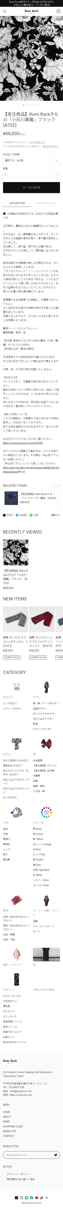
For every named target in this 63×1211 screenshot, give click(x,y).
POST (10, 515)
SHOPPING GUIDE (46, 203)
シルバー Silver (41, 880)
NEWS (6, 1121)
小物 (5, 822)
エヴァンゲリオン (42, 729)
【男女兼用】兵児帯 (43, 770)
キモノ (37, 697)
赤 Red (36, 849)
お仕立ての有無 (11, 154)
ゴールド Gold (40, 885)
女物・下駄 (9, 939)
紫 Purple (38, 859)
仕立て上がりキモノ (43, 718)
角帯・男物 (39, 786)
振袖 (35, 723)
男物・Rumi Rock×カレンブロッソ (16, 927)
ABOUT (7, 1116)
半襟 (5, 834)
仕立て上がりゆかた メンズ (16, 790)
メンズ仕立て (10, 703)
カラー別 (38, 822)
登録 (55, 1155)
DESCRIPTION (17, 203)
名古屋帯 (37, 760)
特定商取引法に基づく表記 (21, 1179)
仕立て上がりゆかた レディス (16, 781)
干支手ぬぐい (10, 1001)
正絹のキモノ (40, 708)
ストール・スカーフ (43, 926)
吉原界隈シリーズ (12, 1021)
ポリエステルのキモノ (44, 713)
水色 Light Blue (41, 870)
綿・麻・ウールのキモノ (46, 703)
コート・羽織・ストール (46, 913)
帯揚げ (6, 839)
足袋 (5, 829)
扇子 (5, 854)
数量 (5, 168)
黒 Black (37, 829)
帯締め (6, 844)
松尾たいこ (9, 1037)
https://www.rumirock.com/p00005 (23, 443)
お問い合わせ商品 (43, 989)
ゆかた (7, 754)
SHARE (23, 515)
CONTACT (8, 1136)
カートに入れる (31, 187)
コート (36, 931)
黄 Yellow (38, 839)
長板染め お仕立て (13, 765)
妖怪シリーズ (10, 1026)
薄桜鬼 (6, 1006)
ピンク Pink (39, 854)
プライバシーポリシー (18, 1174)
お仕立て (8, 697)
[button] (59, 486)
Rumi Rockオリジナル (14, 1042)
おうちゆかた (10, 797)
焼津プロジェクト (12, 1032)
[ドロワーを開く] (4, 11)
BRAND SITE (9, 1131)
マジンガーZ (9, 1016)
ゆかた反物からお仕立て (16, 760)
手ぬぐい (8, 989)
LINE (35, 515)
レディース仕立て (12, 708)
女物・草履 (9, 934)
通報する (55, 515)
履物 (5, 910)
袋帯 (35, 781)
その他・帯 (39, 791)
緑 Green (38, 834)
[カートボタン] (58, 11)
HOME (6, 1112)
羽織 (35, 921)
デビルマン (9, 1011)
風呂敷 (6, 859)
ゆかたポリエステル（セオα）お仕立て (16, 772)
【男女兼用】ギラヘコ (44, 765)
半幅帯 (36, 775)
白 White (37, 875)
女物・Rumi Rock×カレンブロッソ (16, 918)
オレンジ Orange (42, 844)
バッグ (6, 849)
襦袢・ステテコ (12, 964)
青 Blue (37, 864)
